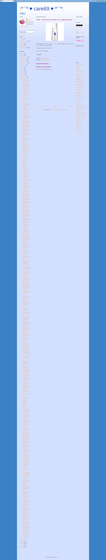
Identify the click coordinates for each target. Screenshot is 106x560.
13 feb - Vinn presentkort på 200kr (26, 446)
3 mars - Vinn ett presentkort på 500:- (26, 95)
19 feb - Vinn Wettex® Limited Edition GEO (26, 362)
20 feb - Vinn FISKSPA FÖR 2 (26, 357)
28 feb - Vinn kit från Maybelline (26, 198)
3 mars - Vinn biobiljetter (25, 88)
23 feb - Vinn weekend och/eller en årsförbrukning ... (26, 303)
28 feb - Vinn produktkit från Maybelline (26, 211)
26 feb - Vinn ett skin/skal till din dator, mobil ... (26, 238)
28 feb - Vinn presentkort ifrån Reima (25, 121)
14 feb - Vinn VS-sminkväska (26, 436)
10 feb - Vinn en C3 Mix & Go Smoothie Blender (25, 482)
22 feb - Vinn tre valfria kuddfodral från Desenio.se (26, 318)
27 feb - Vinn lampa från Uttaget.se (25, 172)
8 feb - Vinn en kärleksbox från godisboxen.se (26, 527)
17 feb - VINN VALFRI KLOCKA (25, 401)
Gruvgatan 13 (79, 89)
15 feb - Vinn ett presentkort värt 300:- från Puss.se (26, 416)
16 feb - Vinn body (25, 405)
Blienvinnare (79, 76)
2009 (22, 547)
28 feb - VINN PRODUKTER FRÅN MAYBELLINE (25, 220)
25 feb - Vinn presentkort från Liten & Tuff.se (25, 246)
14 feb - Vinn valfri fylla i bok (26, 439)
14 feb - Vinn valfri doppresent (26, 433)
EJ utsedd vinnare (23, 41)
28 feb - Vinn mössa (25, 154)
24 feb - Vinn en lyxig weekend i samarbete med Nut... (26, 268)
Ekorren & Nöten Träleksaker (80, 84)
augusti (24, 65)
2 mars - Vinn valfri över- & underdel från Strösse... (25, 116)
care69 (29, 19)
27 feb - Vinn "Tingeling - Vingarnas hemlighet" (25, 230)
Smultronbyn (79, 121)
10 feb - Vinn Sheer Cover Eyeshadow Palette (25, 487)
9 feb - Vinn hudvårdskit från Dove (25, 519)
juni (23, 69)
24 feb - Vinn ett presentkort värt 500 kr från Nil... (26, 292)
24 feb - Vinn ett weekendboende (26, 257)
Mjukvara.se (79, 104)
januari (24, 539)
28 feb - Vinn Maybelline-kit (25, 190)
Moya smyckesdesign (81, 106)
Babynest (78, 69)
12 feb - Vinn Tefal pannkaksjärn (26, 455)
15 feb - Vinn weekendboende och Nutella (26, 421)
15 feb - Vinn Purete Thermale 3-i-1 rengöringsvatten (26, 410)
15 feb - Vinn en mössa (25, 425)
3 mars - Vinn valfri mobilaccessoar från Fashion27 (26, 103)
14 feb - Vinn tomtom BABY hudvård (25, 429)
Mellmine (78, 102)
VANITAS (55, 43)
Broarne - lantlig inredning (79, 79)
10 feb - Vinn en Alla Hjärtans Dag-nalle (25, 501)
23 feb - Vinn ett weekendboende (26, 313)
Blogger (58, 557)
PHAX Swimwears (80, 108)
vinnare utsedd (47, 60)
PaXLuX (78, 110)
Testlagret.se (79, 123)
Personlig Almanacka (81, 113)
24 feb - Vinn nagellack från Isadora (25, 187)
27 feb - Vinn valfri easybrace (26, 235)
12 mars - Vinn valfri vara (25, 157)
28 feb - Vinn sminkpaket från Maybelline (26, 194)
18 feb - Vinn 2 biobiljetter (25, 397)
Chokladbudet (79, 81)
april (23, 73)
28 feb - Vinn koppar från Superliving (25, 145)
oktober (24, 61)
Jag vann (21, 43)
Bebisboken (78, 71)
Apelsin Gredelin (80, 64)
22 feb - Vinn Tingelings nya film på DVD (26, 329)
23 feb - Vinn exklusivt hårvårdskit (25, 309)
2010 (22, 545)
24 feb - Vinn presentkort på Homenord (26, 297)
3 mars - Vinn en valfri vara (26, 99)
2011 (22, 543)
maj (23, 71)
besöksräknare (79, 27)
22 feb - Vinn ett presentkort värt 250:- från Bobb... (26, 323)
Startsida (22, 13)
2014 (22, 53)
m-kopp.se (78, 132)
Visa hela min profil (23, 26)
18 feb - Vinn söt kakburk (25, 391)
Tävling (42, 60)
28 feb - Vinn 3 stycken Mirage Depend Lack (26, 126)
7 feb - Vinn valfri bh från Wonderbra (26, 531)
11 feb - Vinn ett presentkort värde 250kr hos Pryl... (25, 464)
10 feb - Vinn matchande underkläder (25, 509)
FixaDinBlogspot (80, 87)
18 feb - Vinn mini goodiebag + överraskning (26, 371)
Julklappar (78, 95)
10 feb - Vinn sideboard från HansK (26, 497)
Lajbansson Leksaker (81, 97)
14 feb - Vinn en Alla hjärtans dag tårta (25, 387)
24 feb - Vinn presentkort (25, 242)
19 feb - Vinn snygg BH (25, 367)
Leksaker (78, 99)
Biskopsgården (79, 73)
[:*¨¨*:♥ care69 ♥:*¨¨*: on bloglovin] (80, 41)
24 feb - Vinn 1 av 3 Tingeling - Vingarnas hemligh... (26, 273)
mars (23, 75)
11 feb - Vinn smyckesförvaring (26, 469)
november (24, 59)
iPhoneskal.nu (79, 127)
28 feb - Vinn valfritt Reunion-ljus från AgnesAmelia (26, 149)
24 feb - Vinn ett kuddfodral (25, 282)
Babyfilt (77, 67)
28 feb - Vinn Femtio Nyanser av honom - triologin (25, 162)
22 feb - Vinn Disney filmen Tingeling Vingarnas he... (26, 333)
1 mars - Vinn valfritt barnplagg (25, 108)
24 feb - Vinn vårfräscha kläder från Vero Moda (25, 262)
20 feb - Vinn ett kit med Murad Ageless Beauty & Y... (26, 352)
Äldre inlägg (69, 106)
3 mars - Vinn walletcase (25, 91)
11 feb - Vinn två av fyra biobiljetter (25, 477)
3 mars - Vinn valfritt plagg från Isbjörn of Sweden (25, 80)
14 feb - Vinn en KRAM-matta (25, 442)
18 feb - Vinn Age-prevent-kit (26, 375)
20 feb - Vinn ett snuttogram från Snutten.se (26, 344)
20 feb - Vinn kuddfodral (25, 348)
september (24, 63)
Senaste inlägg (40, 106)
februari (24, 76)
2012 (22, 541)
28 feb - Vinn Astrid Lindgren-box (25, 168)
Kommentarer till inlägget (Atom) (58, 109)
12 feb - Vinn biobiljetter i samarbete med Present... (26, 451)
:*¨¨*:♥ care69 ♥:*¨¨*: (41, 8)
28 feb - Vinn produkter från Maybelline (26, 202)
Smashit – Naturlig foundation (80, 118)
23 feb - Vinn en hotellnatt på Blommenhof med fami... (25, 286)
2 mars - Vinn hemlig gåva (25, 112)
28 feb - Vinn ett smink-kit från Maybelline (25, 215)
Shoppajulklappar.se (80, 115)
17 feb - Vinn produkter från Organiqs (26, 383)
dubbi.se (78, 125)
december (24, 57)
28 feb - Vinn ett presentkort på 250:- (26, 135)
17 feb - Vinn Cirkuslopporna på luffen (26, 378)
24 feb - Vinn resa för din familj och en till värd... (26, 252)
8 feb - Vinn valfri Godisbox (26, 523)
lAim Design (78, 129)
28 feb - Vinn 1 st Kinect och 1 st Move (26, 130)
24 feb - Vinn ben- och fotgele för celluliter (26, 278)
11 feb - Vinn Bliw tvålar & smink (26, 473)
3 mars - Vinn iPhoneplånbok (26, 85)
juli (23, 67)
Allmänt (21, 38)
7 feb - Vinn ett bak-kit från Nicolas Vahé (25, 535)
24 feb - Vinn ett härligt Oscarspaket (25, 182)
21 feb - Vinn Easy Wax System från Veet (25, 339)
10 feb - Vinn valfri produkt (26, 505)
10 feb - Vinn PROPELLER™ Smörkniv (26, 492)
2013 (22, 55)
